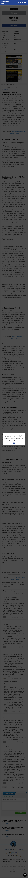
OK (14, 442)
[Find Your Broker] (21, 2)
